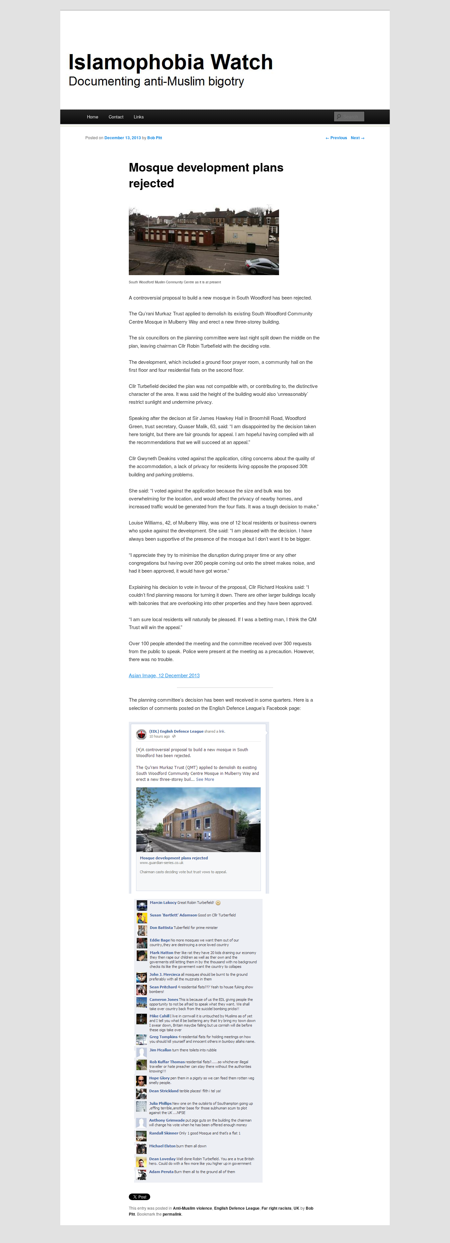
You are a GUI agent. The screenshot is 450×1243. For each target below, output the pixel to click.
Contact (116, 116)
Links (139, 116)
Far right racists (277, 1208)
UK (296, 1208)
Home (92, 116)
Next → (358, 138)
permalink (172, 1214)
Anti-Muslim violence (192, 1208)
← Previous (336, 138)
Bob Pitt (154, 138)
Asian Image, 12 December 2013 (164, 675)
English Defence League (237, 1208)
